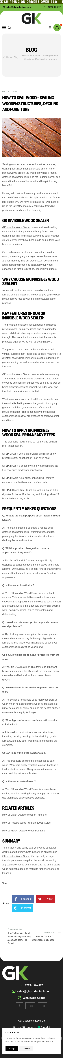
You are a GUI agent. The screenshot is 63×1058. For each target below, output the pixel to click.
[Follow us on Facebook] (19, 1005)
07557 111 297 (54, 7)
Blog (16, 57)
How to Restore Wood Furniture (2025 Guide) (26, 822)
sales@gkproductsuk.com (18, 7)
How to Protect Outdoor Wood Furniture (23, 830)
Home (9, 57)
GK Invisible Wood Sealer (16, 227)
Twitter (48, 899)
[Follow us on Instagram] (31, 1005)
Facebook (26, 899)
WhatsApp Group (34, 997)
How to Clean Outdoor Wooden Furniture (24, 814)
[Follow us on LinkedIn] (43, 1005)
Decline (26, 1048)
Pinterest (26, 908)
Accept (12, 1048)
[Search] (9, 27)
